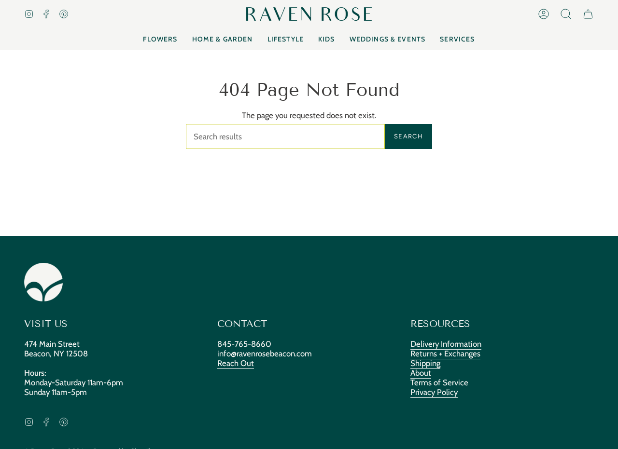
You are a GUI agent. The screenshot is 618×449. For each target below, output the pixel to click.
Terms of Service (439, 382)
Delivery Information (445, 344)
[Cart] (588, 14)
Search (408, 136)
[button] (566, 14)
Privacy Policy (434, 392)
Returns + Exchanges (445, 353)
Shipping (425, 363)
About (420, 373)
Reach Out (235, 363)
